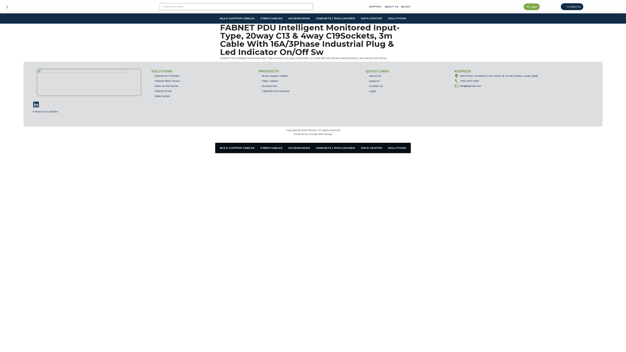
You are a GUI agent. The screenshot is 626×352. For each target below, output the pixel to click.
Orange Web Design (321, 134)
